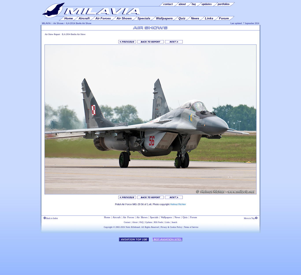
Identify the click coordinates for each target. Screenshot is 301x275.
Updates (148, 222)
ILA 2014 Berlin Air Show (78, 23)
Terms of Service (191, 227)
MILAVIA (46, 23)
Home (107, 217)
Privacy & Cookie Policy (171, 227)
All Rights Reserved (150, 227)
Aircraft (117, 217)
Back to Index (52, 218)
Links (167, 222)
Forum (193, 217)
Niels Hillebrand (133, 227)
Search (174, 222)
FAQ (141, 222)
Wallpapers (166, 217)
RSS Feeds (158, 222)
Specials (154, 217)
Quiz (185, 217)
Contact (127, 222)
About (135, 222)
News (177, 217)
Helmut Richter (178, 204)
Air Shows (58, 23)
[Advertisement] (150, 256)
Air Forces (128, 217)
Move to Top (249, 218)
